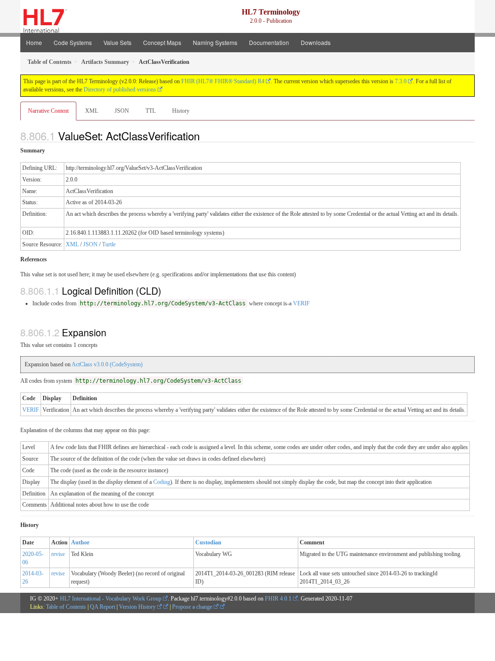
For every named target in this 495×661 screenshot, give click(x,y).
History (180, 110)
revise (58, 554)
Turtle (109, 244)
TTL (151, 110)
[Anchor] (205, 135)
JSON (122, 110)
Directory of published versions (120, 89)
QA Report (102, 606)
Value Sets (117, 42)
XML (91, 110)
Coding (161, 482)
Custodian (208, 542)
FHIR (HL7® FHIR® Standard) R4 (222, 81)
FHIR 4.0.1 (278, 598)
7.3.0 (401, 81)
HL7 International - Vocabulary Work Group (110, 598)
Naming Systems (215, 42)
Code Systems (73, 42)
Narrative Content (48, 110)
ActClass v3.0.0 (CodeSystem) (107, 364)
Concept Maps (162, 42)
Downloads (316, 42)
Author (80, 542)
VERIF (301, 303)
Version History (138, 606)
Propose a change (193, 606)
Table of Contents (66, 606)
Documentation (269, 42)
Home (34, 42)
